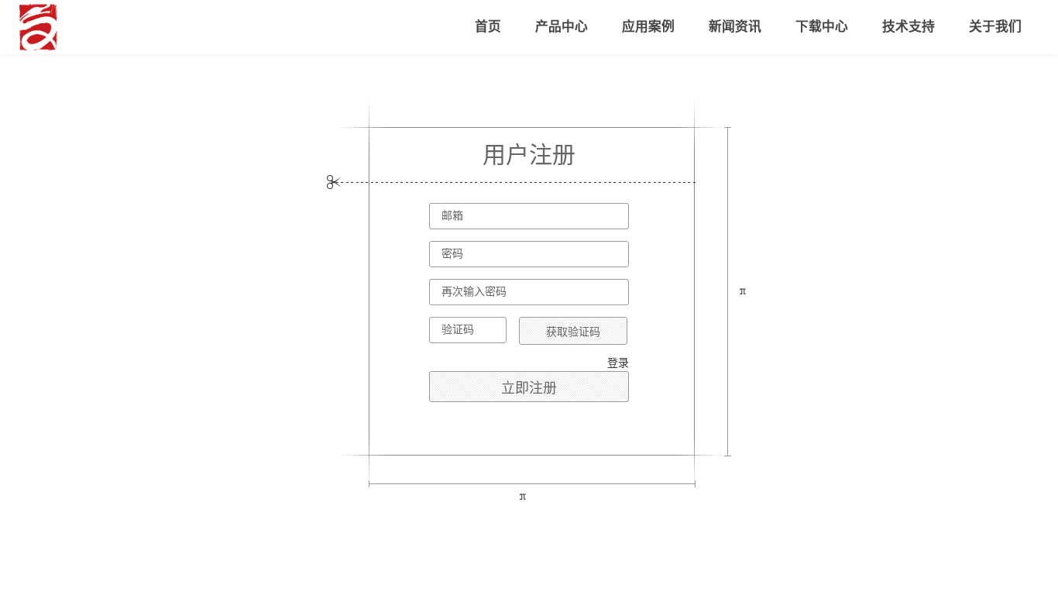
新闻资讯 (735, 26)
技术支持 (908, 26)
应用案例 (648, 26)
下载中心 (821, 26)
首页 (488, 26)
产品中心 (561, 26)
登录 (618, 363)
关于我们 (995, 26)
